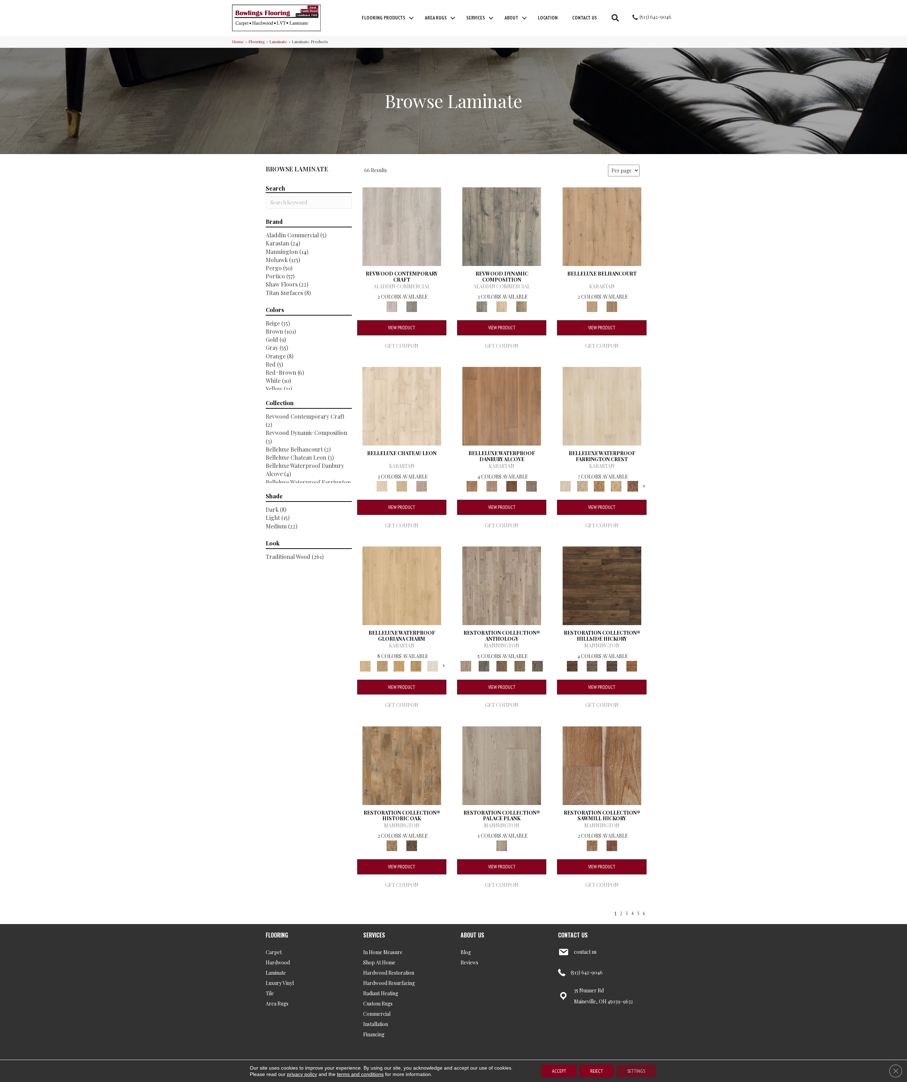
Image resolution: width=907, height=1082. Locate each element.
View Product (401, 327)
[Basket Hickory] (616, 486)
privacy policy (302, 1074)
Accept (559, 1071)
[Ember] (632, 665)
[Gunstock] (612, 845)
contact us (585, 951)
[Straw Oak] (398, 665)
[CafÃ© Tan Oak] (401, 405)
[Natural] (602, 765)
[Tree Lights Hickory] (582, 486)
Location (548, 18)
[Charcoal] (412, 845)
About (511, 18)
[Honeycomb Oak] (401, 585)
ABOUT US (472, 935)
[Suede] (520, 665)
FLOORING (277, 935)
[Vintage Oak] (412, 306)
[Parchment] (501, 585)
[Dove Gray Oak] (432, 665)
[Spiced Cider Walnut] (501, 405)
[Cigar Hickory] (632, 486)
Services (475, 18)
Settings (636, 1071)
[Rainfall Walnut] (531, 486)
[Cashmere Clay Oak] (602, 226)
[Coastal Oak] (502, 306)
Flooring (256, 41)
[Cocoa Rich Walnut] (511, 486)
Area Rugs (436, 18)
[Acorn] (602, 585)
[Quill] (538, 665)
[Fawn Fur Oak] (416, 665)
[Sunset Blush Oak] (382, 665)
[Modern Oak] (501, 226)
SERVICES (374, 935)
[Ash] (401, 765)
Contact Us (584, 18)
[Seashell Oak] (401, 226)
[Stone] (592, 665)
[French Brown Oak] (421, 486)
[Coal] (612, 665)
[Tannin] (502, 665)
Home (238, 41)
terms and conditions (360, 1074)
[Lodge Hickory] (599, 486)
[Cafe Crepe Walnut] (492, 486)
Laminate (278, 41)
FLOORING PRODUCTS (383, 18)
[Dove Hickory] (602, 405)
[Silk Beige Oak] (402, 486)
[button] (411, 18)
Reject (596, 1071)
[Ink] (483, 665)
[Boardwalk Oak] (521, 306)
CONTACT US (573, 935)
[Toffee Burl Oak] (612, 306)
